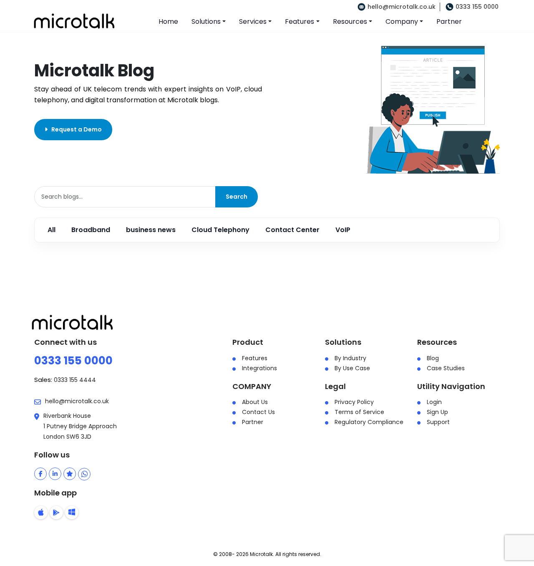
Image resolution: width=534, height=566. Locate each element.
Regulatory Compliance (369, 422)
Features (299, 21)
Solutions (206, 21)
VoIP (342, 230)
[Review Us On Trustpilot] (69, 474)
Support (438, 422)
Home (168, 21)
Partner (449, 21)
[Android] (56, 512)
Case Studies (446, 368)
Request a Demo (75, 129)
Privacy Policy (354, 402)
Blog (433, 358)
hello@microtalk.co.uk (402, 7)
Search (236, 196)
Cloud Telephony (220, 230)
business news (151, 230)
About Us (255, 402)
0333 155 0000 (477, 7)
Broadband (90, 230)
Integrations (259, 368)
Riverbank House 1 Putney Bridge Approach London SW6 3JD (80, 426)
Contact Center (292, 230)
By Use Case (352, 368)
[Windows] (71, 512)
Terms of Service (359, 412)
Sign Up (437, 412)
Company (401, 21)
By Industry (350, 358)
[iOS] (41, 512)
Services (253, 21)
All (51, 230)
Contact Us (258, 412)
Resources (350, 21)
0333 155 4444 (75, 380)
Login (434, 402)
